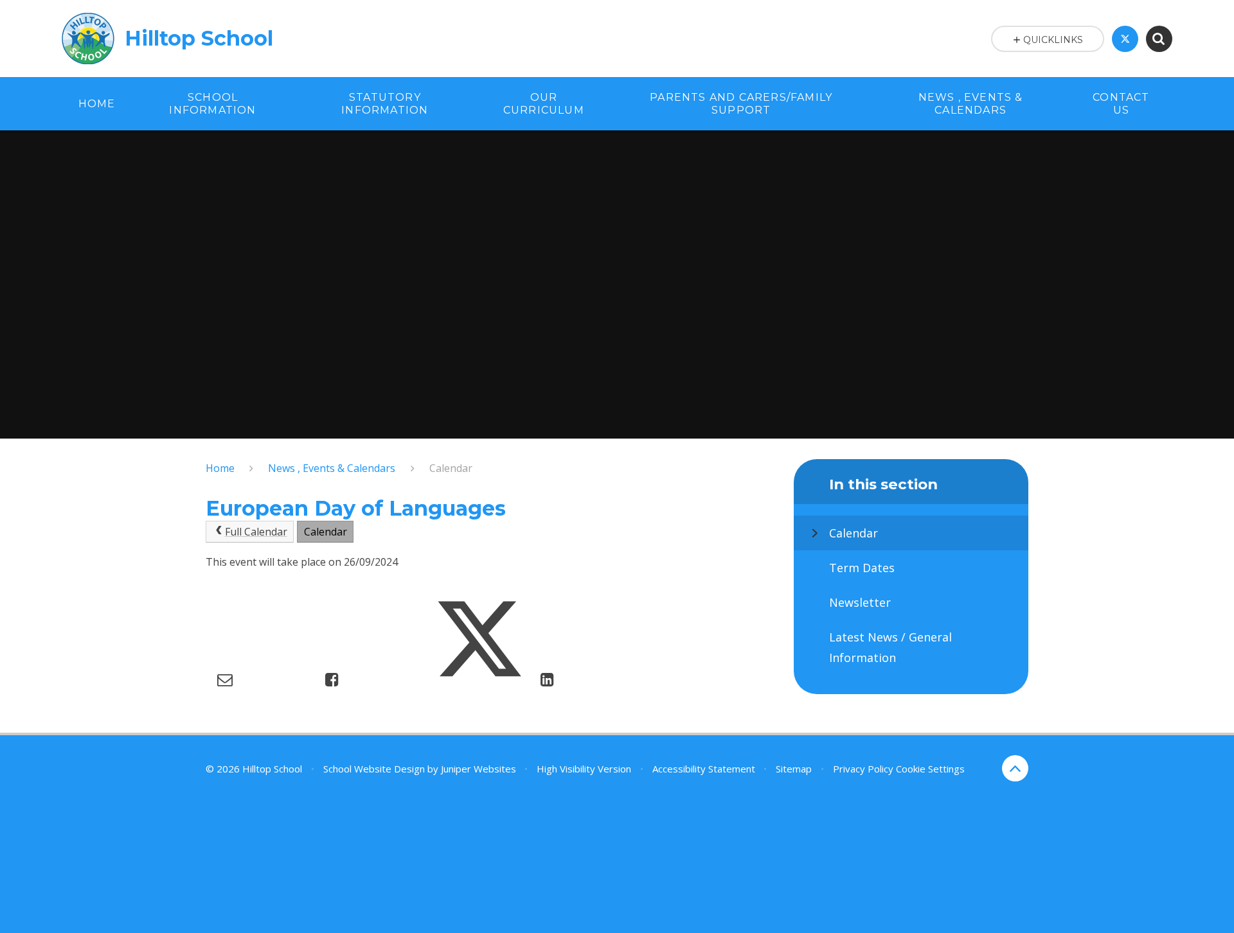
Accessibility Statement (703, 768)
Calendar (450, 468)
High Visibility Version (584, 768)
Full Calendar (256, 532)
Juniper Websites (478, 768)
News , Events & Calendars (331, 468)
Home (220, 468)
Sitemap (794, 768)
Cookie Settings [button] (930, 768)
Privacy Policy (863, 768)
